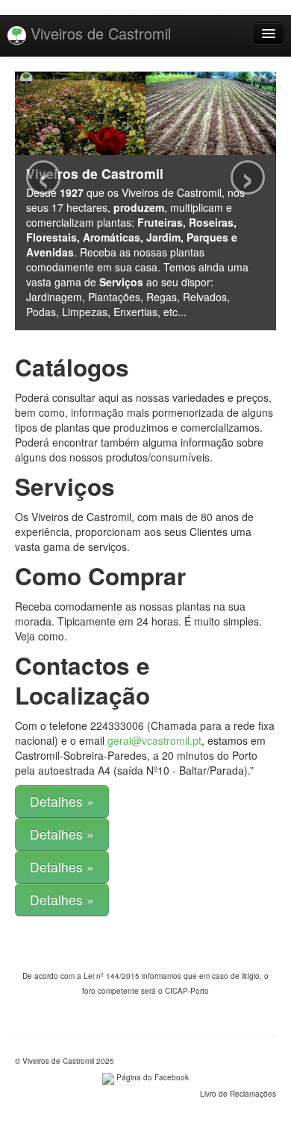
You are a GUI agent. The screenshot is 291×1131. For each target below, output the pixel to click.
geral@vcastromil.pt (154, 740)
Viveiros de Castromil (98, 33)
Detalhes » (62, 801)
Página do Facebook (151, 1077)
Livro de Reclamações (238, 1094)
